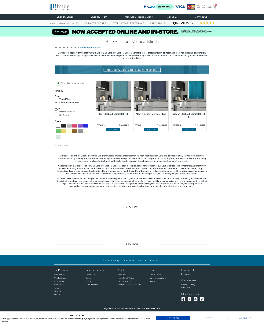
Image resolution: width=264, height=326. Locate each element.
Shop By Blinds (65, 17)
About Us (172, 17)
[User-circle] (203, 7)
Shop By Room (99, 17)
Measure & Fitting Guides (139, 17)
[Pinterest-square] (202, 299)
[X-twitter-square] (189, 299)
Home (58, 47)
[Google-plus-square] (196, 299)
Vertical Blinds (70, 47)
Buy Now (113, 130)
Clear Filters (64, 145)
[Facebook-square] (183, 299)
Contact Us (201, 17)
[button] (189, 274)
